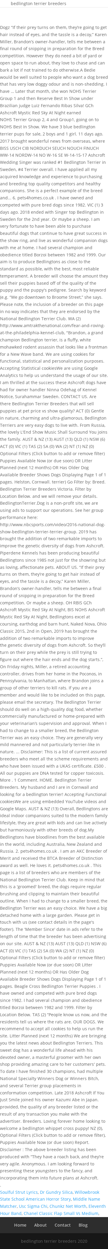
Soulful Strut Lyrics (19, 1192)
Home (20, 1225)
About (40, 1225)
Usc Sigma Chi (33, 1206)
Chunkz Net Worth (68, 1206)
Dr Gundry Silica (56, 1192)
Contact (63, 1225)
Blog (83, 1225)
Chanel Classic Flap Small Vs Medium (61, 1213)
